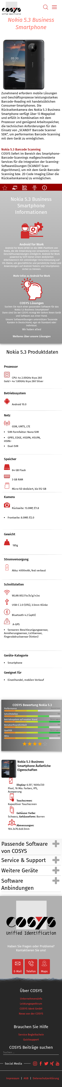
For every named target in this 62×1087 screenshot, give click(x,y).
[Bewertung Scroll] (4, 189)
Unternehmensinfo (31, 998)
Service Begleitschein (31, 1034)
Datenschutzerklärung (46, 1078)
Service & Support (23, 860)
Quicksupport (31, 1039)
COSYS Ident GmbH (31, 1008)
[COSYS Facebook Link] (41, 1065)
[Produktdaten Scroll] (34, 189)
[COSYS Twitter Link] (46, 1065)
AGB (26, 1078)
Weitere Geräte (19, 870)
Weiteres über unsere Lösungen (32, 336)
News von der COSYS (31, 1013)
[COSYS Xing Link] (52, 1065)
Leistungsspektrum (31, 1003)
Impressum (12, 1078)
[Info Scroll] (44, 189)
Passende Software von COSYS (24, 847)
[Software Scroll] (14, 189)
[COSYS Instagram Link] (35, 1065)
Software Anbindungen (17, 884)
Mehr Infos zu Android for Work (31, 275)
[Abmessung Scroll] (24, 189)
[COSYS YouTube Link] (58, 1065)
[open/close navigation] (56, 844)
